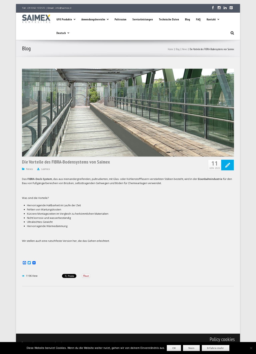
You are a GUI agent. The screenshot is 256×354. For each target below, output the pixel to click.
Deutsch (61, 33)
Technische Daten (169, 19)
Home (170, 49)
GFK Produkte (64, 19)
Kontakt (211, 19)
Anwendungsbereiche (93, 19)
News (184, 49)
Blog (187, 19)
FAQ (198, 19)
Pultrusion (120, 19)
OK (174, 348)
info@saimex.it (63, 7)
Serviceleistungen (142, 19)
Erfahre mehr (215, 348)
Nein (191, 348)
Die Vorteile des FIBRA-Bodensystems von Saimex (66, 162)
